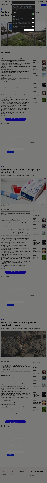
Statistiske (14, 21)
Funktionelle (14, 16)
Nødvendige (14, 12)
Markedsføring (14, 25)
